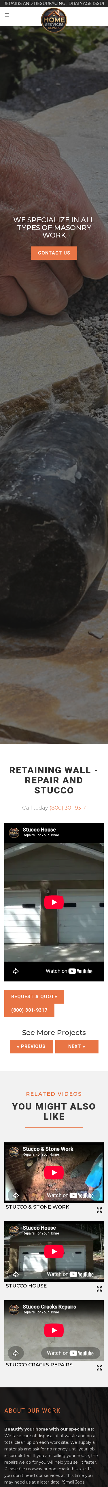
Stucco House (26, 1286)
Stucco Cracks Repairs (39, 1365)
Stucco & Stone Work (37, 1207)
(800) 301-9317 (68, 808)
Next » (76, 1046)
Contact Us (54, 253)
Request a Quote (34, 996)
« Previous (31, 1046)
